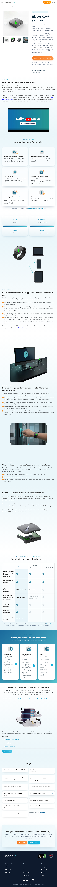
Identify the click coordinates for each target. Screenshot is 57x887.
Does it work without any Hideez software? (39, 770)
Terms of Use (44, 870)
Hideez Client (49, 623)
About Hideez (26, 867)
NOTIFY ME (22, 842)
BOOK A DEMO (47, 2)
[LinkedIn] (33, 880)
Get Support (26, 875)
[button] (2, 2)
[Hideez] (9, 856)
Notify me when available (42, 58)
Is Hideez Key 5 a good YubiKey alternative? (12, 787)
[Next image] (26, 23)
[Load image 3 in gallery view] (19, 40)
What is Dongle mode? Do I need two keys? (14, 794)
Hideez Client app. (23, 328)
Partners (25, 870)
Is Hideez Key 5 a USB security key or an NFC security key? (14, 778)
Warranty (43, 872)
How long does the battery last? (39, 806)
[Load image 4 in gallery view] (26, 40)
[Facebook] (24, 880)
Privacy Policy (44, 867)
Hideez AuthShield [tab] (42, 699)
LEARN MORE (7, 751)
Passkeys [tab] (31, 699)
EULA (42, 875)
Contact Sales (41, 812)
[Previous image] (5, 23)
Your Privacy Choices (39, 884)
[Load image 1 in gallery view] (6, 40)
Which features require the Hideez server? (40, 787)
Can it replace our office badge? (39, 800)
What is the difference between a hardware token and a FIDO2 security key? (39, 778)
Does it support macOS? (10, 800)
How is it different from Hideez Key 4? (14, 806)
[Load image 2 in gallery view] (13, 40)
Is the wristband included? (38, 793)
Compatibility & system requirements (38, 71)
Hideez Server (8, 867)
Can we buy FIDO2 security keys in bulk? (13, 814)
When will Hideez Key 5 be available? (14, 769)
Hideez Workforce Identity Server (37, 208)
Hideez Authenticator (10, 870)
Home (3, 6)
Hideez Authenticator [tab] (20, 699)
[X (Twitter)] (30, 880)
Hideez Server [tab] (7, 699)
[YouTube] (27, 880)
